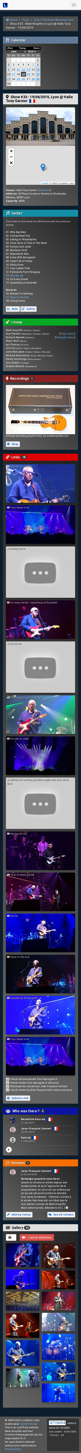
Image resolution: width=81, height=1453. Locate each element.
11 (18, 69)
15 (38, 69)
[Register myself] (9, 1150)
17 (13, 74)
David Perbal (27, 1423)
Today (22, 48)
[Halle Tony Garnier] (40, 126)
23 (8, 79)
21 (33, 74)
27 (28, 79)
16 (8, 74)
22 (38, 74)
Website (45, 190)
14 (33, 69)
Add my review (21, 1214)
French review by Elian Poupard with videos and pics (41, 1089)
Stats (14, 308)
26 (23, 79)
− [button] (11, 156)
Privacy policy (13, 1449)
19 (23, 74)
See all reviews (63, 1214)
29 (38, 79)
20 (28, 74)
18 (18, 74)
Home (13, 19)
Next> (37, 48)
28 (33, 79)
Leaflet (44, 183)
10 (13, 69)
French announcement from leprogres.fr (33, 1079)
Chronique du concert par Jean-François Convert (38, 1086)
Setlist (30, 308)
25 (18, 79)
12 (23, 69)
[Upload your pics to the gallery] (11, 1237)
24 (13, 79)
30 (8, 83)
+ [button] (11, 151)
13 (28, 69)
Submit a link (20, 1098)
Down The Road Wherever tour (54, 19)
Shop (14, 444)
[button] (11, 163)
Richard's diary (65, 337)
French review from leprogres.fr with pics (34, 1082)
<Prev (10, 48)
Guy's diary (67, 333)
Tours (25, 19)
